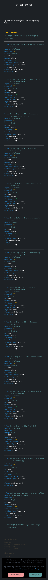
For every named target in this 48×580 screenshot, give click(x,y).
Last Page (8, 38)
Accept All (35, 575)
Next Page (32, 36)
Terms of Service (19, 569)
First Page (8, 36)
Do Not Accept (16, 575)
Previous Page (19, 36)
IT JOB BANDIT (24, 5)
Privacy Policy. (34, 569)
